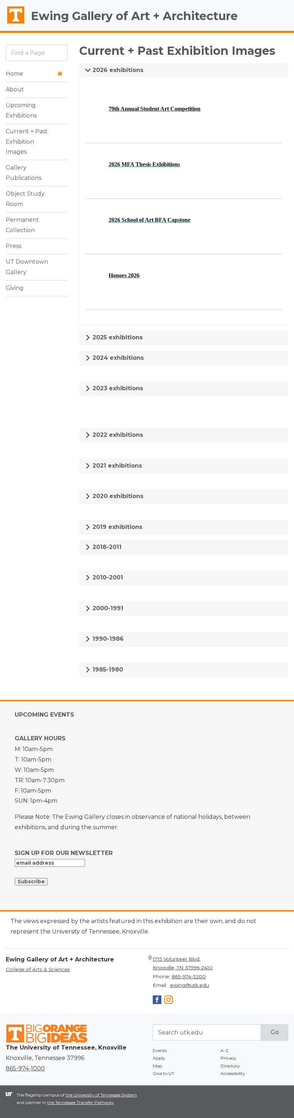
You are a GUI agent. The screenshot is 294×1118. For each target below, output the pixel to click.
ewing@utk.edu (189, 985)
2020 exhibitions (117, 496)
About (15, 89)
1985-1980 (107, 669)
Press (13, 246)
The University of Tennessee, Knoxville (12, 23)
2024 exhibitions (117, 357)
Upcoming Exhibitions (21, 110)
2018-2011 (106, 547)
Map (157, 1066)
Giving (15, 288)
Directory (230, 1066)
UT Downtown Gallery (27, 267)
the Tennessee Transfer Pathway (80, 1102)
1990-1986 (107, 638)
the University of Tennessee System (101, 1095)
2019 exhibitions (116, 527)
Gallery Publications (23, 172)
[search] (37, 52)
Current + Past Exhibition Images (27, 142)
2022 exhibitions (117, 434)
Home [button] (14, 73)
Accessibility (232, 1073)
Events (160, 1050)
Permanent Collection (22, 225)
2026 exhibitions (117, 70)
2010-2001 (107, 577)
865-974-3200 (189, 976)
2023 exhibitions (117, 388)
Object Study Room (25, 198)
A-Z (224, 1050)
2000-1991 (107, 608)
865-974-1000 (25, 1068)
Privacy (228, 1058)
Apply (159, 1058)
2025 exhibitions (117, 337)
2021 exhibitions (116, 465)
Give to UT (163, 1073)
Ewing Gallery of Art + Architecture (134, 16)
